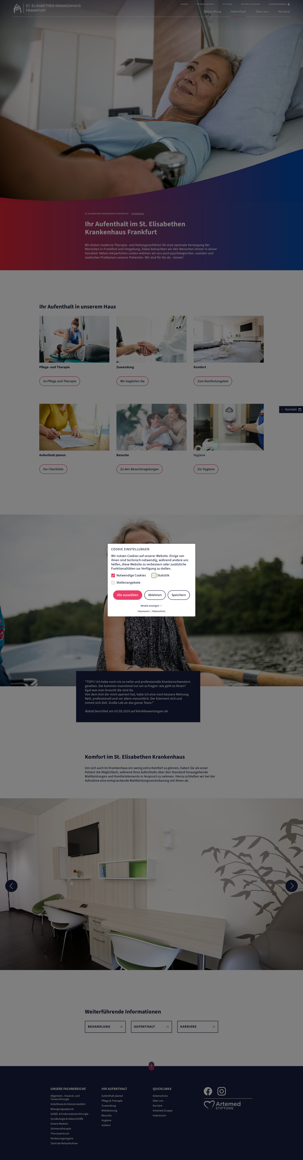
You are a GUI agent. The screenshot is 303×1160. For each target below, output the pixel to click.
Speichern (178, 595)
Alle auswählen (127, 595)
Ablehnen (155, 595)
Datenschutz (158, 611)
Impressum (144, 611)
